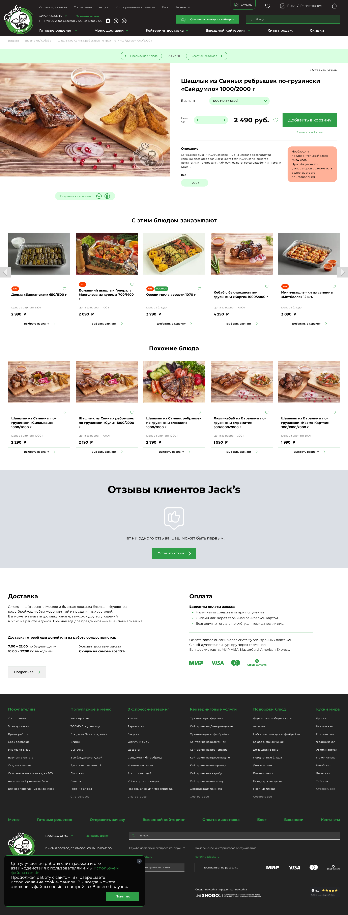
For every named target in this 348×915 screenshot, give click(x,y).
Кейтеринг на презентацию (210, 757)
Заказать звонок (87, 16)
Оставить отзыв (323, 70)
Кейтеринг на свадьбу (206, 773)
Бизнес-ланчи (263, 773)
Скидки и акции (19, 765)
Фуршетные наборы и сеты (272, 718)
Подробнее (24, 672)
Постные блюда (264, 788)
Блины (75, 741)
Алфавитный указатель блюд (29, 781)
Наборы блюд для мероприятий (151, 788)
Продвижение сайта (233, 889)
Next (342, 272)
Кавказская (324, 726)
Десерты (134, 749)
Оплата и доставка (53, 7)
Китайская (323, 765)
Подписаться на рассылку (220, 867)
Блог (165, 7)
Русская (322, 718)
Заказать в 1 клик (309, 132)
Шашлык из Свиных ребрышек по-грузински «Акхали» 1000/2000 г (173, 422)
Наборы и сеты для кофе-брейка (276, 734)
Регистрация (311, 6)
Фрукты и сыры (138, 741)
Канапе (133, 718)
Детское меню (263, 765)
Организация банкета (206, 788)
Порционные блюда (267, 757)
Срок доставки (18, 741)
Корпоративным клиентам (135, 7)
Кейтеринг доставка (165, 30)
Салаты (75, 781)
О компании (83, 7)
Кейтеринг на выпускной (208, 741)
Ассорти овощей (139, 773)
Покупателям (21, 709)
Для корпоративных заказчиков (31, 788)
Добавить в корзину (309, 120)
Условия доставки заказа (100, 646)
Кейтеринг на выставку (206, 781)
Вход (291, 6)
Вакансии (293, 819)
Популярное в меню (90, 709)
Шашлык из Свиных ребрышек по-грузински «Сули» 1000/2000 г (106, 422)
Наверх (3, 229)
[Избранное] (267, 5)
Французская (326, 741)
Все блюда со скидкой (86, 757)
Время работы (18, 734)
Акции (104, 7)
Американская (327, 749)
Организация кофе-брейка (209, 734)
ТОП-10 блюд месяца (85, 726)
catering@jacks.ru (207, 856)
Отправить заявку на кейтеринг (213, 19)
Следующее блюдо (204, 55)
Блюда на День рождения (88, 734)
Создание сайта (206, 889)
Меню (14, 819)
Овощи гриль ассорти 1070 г (171, 295)
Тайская (322, 781)
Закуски (133, 734)
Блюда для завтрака (267, 781)
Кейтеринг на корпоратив (209, 749)
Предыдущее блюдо (143, 55)
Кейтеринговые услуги (213, 709)
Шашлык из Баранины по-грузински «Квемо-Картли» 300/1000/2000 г (305, 422)
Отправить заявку (107, 819)
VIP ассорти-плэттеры (143, 781)
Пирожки (77, 773)
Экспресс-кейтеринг (148, 709)
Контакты (183, 7)
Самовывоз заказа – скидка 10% (30, 773)
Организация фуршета (206, 718)
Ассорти (259, 726)
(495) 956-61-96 (50, 16)
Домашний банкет (266, 749)
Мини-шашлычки (140, 765)
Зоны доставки (18, 726)
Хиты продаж (280, 30)
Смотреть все (79, 796)
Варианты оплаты (21, 757)
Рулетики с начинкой (85, 765)
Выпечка (76, 749)
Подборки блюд (269, 709)
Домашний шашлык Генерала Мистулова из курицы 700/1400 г (106, 294)
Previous (5, 272)
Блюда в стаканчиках (268, 741)
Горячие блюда (81, 788)
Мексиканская (327, 757)
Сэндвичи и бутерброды (145, 757)
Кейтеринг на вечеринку (208, 765)
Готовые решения (55, 30)
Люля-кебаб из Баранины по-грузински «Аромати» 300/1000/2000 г (240, 422)
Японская (323, 773)
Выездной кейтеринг (225, 30)
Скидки (317, 30)
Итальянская (325, 734)
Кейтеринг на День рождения (211, 726)
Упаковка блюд (19, 749)
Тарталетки (136, 726)
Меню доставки (109, 30)
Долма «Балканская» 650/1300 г (39, 295)
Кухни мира (328, 709)
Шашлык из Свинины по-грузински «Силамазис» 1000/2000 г (33, 422)
